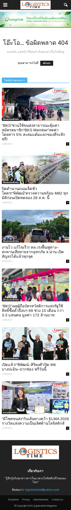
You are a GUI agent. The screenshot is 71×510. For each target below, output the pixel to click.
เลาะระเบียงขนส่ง (10, 412)
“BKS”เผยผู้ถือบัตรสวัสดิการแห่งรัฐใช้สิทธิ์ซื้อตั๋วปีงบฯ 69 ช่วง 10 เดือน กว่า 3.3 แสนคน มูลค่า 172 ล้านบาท (33, 310)
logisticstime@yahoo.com (42, 490)
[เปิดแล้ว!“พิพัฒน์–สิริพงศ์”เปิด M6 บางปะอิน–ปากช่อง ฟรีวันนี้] (35, 343)
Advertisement (40, 499)
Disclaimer (13, 499)
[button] (66, 5)
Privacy (26, 499)
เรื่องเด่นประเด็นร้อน (11, 119)
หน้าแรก (46, 63)
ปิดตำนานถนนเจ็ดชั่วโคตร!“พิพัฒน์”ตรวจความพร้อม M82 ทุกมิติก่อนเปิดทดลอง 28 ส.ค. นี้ (35, 193)
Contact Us (57, 499)
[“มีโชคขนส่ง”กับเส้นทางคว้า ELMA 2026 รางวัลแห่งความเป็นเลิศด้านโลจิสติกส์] (35, 397)
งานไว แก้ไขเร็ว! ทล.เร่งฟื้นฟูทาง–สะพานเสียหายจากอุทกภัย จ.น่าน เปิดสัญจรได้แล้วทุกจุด (33, 251)
